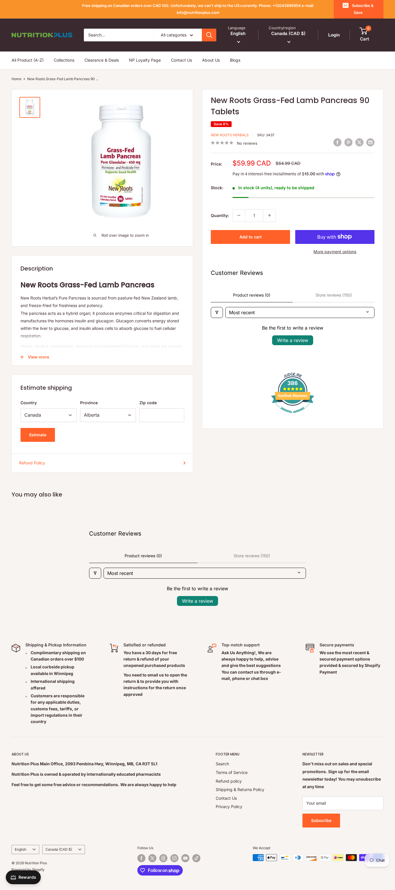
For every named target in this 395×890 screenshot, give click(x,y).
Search (222, 763)
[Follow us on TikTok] (196, 858)
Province (89, 402)
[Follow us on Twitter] (152, 858)
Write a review (292, 340)
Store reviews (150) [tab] (333, 295)
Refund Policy (32, 462)
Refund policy (229, 781)
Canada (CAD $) (58, 849)
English (20, 849)
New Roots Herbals (230, 135)
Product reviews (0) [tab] (251, 295)
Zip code (148, 402)
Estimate (37, 434)
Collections (64, 60)
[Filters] (217, 312)
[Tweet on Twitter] (359, 142)
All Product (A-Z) (28, 60)
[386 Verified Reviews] (293, 415)
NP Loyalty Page (145, 60)
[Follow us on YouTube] (185, 858)
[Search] (209, 35)
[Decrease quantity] (239, 215)
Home (16, 79)
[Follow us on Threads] (163, 858)
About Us (211, 60)
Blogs (235, 60)
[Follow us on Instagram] (174, 858)
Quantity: (220, 215)
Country (29, 402)
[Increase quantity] (269, 215)
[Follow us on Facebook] (141, 858)
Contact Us (181, 60)
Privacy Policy (229, 806)
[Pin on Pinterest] (348, 142)
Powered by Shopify (28, 869)
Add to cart (250, 236)
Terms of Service (232, 772)
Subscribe (321, 820)
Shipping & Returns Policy (240, 789)
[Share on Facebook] (337, 142)
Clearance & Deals (101, 60)
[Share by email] (370, 142)
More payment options (334, 251)
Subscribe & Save (363, 9)
